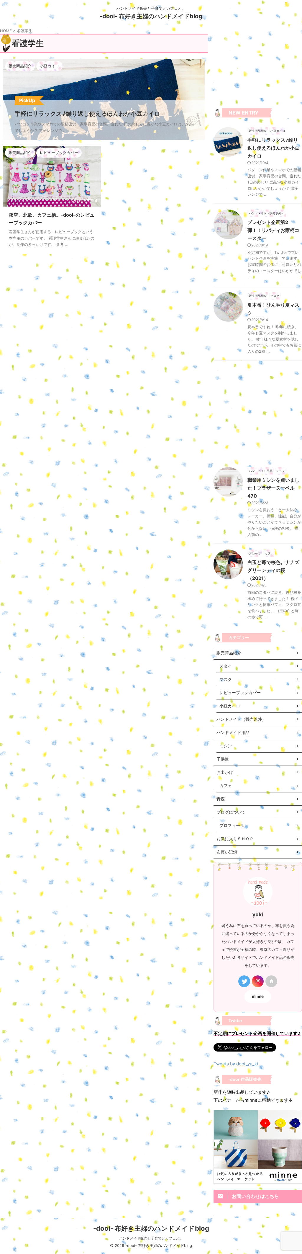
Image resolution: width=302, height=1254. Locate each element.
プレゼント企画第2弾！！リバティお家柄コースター (273, 230)
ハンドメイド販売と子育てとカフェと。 (151, 1238)
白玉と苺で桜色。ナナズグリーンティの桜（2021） (273, 570)
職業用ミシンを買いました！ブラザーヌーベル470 (273, 488)
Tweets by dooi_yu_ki (236, 1064)
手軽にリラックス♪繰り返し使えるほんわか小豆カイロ (273, 148)
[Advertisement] (258, 67)
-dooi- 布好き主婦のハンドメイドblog (151, 16)
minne (258, 996)
